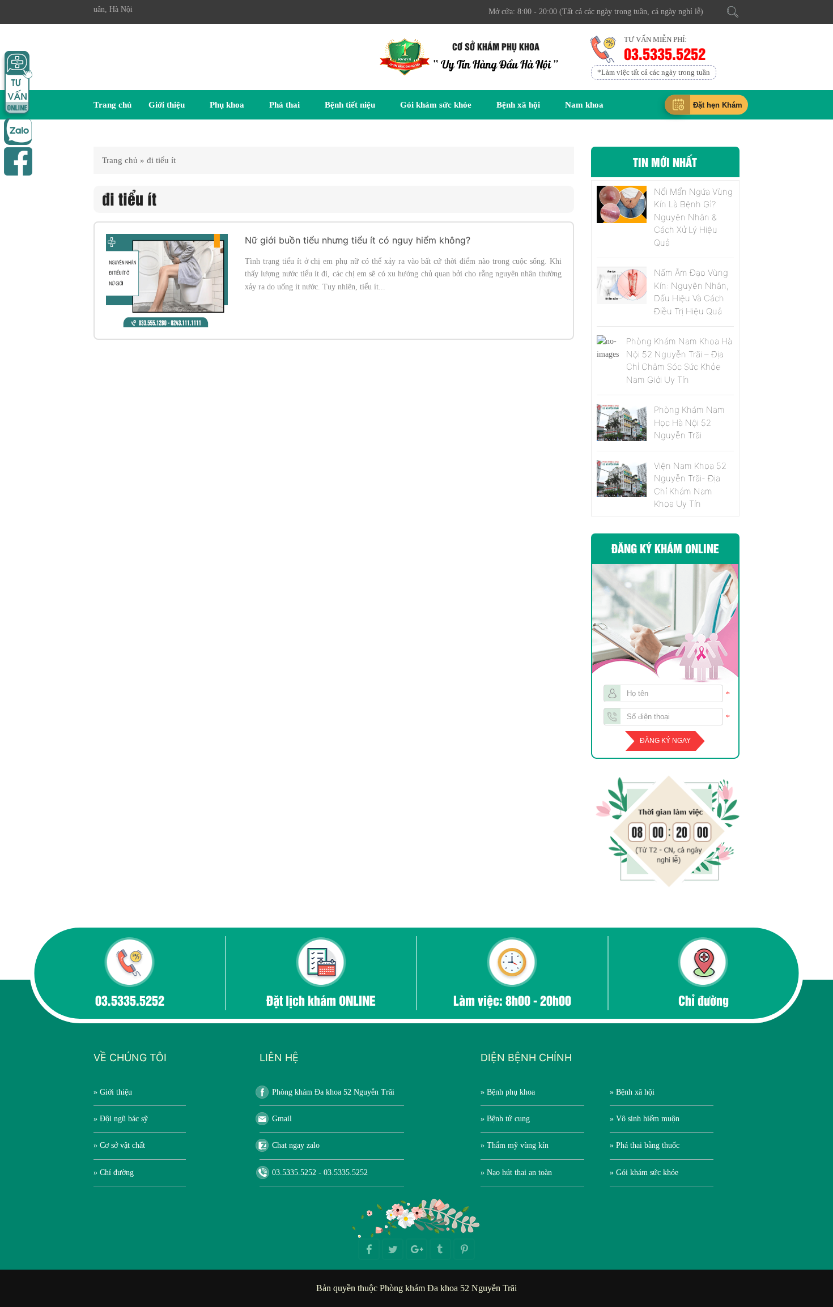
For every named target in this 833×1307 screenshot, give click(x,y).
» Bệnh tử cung (505, 1118)
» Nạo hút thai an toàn (516, 1172)
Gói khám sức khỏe (435, 104)
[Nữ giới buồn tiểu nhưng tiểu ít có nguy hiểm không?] (167, 280)
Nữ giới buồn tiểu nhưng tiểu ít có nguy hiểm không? (357, 240)
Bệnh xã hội (518, 104)
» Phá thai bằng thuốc (644, 1145)
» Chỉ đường (114, 1172)
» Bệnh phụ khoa (508, 1092)
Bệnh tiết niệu (350, 104)
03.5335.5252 (667, 53)
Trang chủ (112, 104)
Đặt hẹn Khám (717, 105)
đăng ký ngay (665, 741)
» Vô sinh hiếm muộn (644, 1118)
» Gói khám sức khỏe (644, 1172)
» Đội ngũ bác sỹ (121, 1118)
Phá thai (284, 104)
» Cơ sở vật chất (119, 1145)
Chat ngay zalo (296, 1145)
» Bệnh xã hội (632, 1092)
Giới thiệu (166, 104)
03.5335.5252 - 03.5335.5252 (320, 1172)
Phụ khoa (227, 104)
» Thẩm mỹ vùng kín (515, 1145)
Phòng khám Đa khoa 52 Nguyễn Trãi (333, 1092)
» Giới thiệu (113, 1092)
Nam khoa (584, 104)
